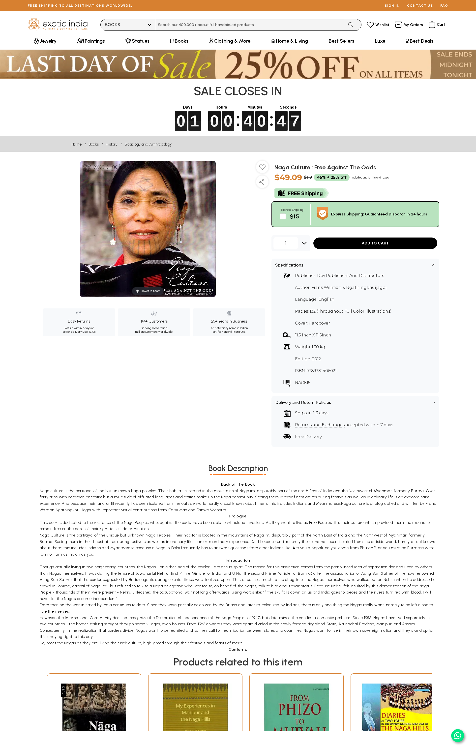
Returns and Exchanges (320, 424)
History (112, 144)
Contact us (420, 5)
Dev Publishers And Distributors (350, 275)
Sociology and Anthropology (148, 144)
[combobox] (250, 25)
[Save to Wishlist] (262, 169)
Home (76, 144)
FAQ (444, 5)
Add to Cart (375, 243)
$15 (294, 216)
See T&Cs (88, 331)
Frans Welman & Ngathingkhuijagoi (349, 287)
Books (94, 144)
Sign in (392, 5)
